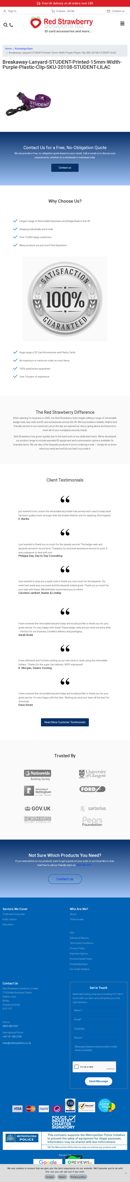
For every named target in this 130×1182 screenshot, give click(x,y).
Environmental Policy (81, 958)
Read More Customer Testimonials (64, 722)
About (73, 914)
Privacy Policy (77, 948)
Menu (122, 23)
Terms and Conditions (81, 943)
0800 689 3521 (84, 865)
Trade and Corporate (14, 914)
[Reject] (125, 1173)
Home (8, 48)
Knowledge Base (24, 48)
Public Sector (10, 919)
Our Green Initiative (79, 969)
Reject (62, 1177)
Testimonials (77, 919)
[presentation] (94, 1067)
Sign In (12, 11)
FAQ (72, 932)
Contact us (118, 11)
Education (8, 924)
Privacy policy (78, 1177)
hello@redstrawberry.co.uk (17, 1043)
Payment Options (79, 953)
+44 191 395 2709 (12, 1036)
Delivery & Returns (79, 938)
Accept (50, 1177)
